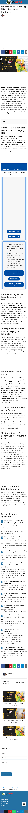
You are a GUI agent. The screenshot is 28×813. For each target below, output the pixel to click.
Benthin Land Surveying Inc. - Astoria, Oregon (6, 683)
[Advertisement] (14, 32)
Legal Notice (4, 803)
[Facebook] (3, 52)
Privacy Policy (4, 799)
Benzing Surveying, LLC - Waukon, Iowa (21, 683)
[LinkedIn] (18, 52)
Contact (3, 805)
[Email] (26, 811)
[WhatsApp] (14, 52)
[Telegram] (22, 52)
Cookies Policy (5, 801)
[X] (7, 52)
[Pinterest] (10, 52)
